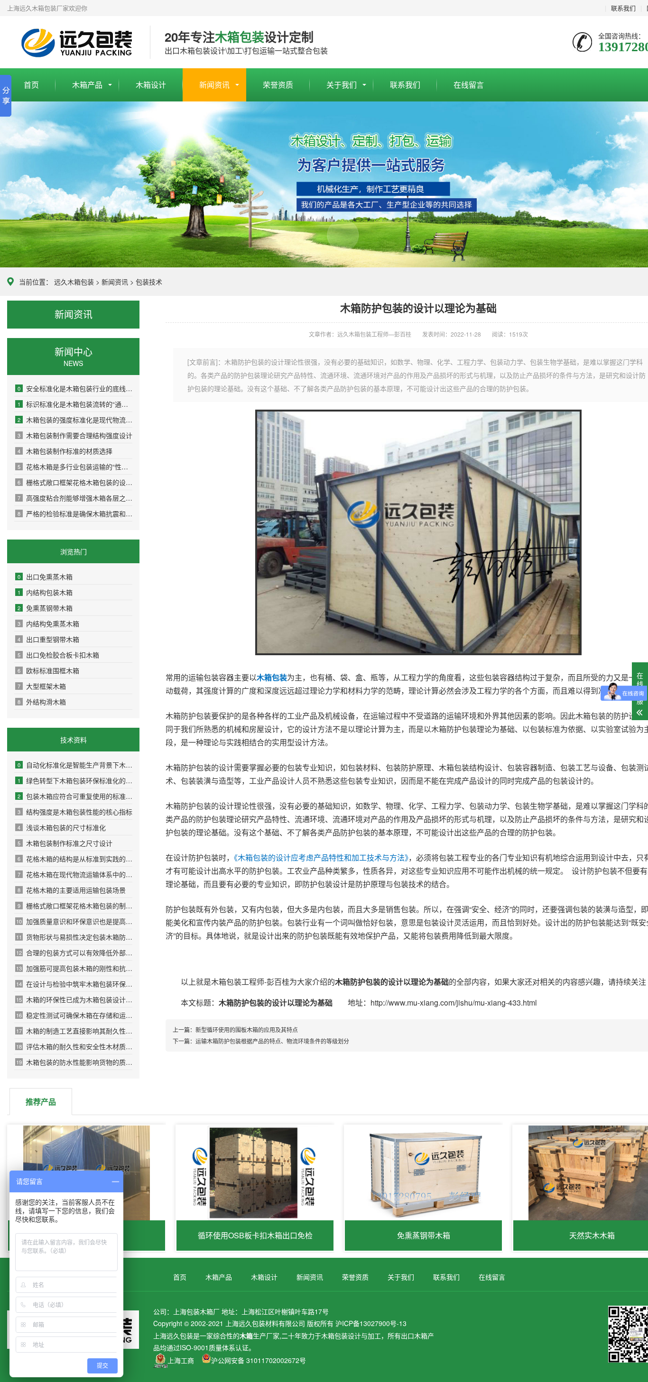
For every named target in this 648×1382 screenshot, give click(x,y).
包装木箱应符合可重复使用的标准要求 (75, 796)
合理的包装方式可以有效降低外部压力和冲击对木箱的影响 (74, 952)
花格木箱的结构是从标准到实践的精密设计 (75, 858)
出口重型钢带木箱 (48, 639)
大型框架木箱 (42, 686)
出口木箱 (414, 1335)
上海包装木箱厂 (71, 42)
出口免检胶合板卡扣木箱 (58, 654)
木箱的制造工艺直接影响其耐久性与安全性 (74, 1030)
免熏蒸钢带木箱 (45, 608)
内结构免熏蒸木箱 (48, 623)
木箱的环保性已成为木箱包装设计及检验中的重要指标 (74, 999)
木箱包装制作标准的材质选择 (65, 451)
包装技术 (149, 281)
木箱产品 (87, 84)
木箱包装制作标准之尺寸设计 (65, 843)
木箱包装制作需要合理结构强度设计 (75, 435)
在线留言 (469, 84)
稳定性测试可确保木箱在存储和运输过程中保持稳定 (74, 1015)
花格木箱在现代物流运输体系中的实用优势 (75, 874)
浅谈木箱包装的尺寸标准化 (62, 827)
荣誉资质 (278, 84)
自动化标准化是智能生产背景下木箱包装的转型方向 (75, 764)
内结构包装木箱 (45, 592)
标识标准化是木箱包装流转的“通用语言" (75, 404)
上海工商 (180, 1360)
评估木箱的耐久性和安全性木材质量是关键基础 (74, 1046)
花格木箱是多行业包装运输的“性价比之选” (75, 466)
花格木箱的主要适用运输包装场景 (72, 890)
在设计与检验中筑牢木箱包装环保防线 (74, 983)
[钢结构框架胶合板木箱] (418, 652)
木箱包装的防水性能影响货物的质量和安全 (74, 1062)
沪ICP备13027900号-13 (371, 1323)
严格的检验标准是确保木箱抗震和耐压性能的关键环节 (75, 513)
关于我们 (341, 84)
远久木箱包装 (74, 281)
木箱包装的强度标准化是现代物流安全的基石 (75, 419)
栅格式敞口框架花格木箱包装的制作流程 (75, 905)
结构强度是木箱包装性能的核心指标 (75, 811)
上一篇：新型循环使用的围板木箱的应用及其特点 (235, 1029)
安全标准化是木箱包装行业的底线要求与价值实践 (75, 388)
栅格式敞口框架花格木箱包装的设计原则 (75, 482)
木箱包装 (334, 1335)
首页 (31, 84)
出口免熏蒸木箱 (45, 576)
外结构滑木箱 (42, 701)
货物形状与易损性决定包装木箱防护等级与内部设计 (74, 937)
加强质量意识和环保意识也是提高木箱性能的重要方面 (74, 921)
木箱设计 (151, 84)
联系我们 (623, 7)
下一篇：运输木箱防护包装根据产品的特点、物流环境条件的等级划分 (261, 1041)
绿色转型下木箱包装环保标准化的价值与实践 (75, 780)
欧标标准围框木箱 (48, 670)
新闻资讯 (214, 84)
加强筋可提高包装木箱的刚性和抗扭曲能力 (74, 968)
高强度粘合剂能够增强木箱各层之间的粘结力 (75, 498)
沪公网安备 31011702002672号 (258, 1360)
